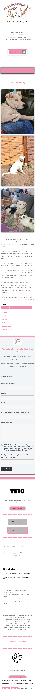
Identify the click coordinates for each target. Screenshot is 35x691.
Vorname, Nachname (9, 384)
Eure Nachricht (7, 422)
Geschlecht (5, 312)
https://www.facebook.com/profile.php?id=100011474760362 (17, 299)
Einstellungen (9, 683)
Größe (4, 315)
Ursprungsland (6, 326)
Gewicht (4, 319)
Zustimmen (5, 688)
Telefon (4, 403)
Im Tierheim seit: (7, 329)
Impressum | (14, 641)
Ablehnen (14, 688)
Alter (3, 322)
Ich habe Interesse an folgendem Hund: (15, 412)
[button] (17, 70)
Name (4, 304)
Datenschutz (22, 641)
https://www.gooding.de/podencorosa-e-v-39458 (20, 603)
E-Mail (4, 393)
